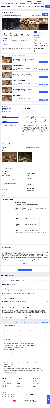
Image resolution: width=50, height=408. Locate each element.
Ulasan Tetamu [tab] (7, 55)
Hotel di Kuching (27, 368)
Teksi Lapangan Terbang (20, 3)
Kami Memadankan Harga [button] (37, 15)
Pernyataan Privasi (20, 386)
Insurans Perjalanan (37, 3)
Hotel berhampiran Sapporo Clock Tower (34, 353)
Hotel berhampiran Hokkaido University (20, 351)
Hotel (2, 3)
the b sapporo (40, 345)
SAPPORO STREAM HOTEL (19, 347)
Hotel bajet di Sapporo (21, 362)
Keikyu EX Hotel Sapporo (15, 343)
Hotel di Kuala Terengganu (28, 370)
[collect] (48, 396)
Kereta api (13, 3)
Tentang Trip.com (20, 380)
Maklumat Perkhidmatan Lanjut (6, 383)
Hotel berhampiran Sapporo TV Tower (10, 353)
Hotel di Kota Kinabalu (15, 368)
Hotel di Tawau (20, 370)
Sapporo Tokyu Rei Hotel (31, 343)
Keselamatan (35, 386)
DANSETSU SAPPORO (7, 12)
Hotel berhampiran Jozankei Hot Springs (33, 351)
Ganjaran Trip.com (36, 381)
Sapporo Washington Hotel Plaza (21, 345)
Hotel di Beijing (41, 370)
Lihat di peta (36, 51)
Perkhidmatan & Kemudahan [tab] (17, 55)
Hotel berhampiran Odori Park (8, 351)
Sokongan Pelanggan (5, 380)
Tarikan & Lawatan (29, 3)
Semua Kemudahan (5, 44)
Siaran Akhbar (19, 381)
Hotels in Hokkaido (31, 322)
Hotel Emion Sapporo (23, 343)
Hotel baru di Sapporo (29, 362)
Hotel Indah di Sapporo (14, 362)
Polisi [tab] (24, 55)
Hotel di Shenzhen (7, 372)
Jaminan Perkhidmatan (5, 381)
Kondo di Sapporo (7, 362)
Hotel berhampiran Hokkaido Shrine (22, 353)
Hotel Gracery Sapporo (7, 343)
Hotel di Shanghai (35, 370)
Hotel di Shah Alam (15, 370)
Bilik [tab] (3, 55)
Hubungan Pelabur (36, 380)
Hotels (21, 322)
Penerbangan (7, 3)
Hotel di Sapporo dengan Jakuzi (9, 364)
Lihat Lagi (3, 49)
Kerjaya (18, 383)
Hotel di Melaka (21, 368)
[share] (48, 399)
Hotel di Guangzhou (14, 372)
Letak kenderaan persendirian (30, 147)
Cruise (43, 3)
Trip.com (17, 322)
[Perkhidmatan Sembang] (48, 402)
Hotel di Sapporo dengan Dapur (38, 362)
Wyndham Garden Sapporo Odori (9, 347)
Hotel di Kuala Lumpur (7, 368)
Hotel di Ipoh (33, 368)
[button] (34, 1)
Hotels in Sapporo (38, 322)
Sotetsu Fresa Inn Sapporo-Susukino (9, 345)
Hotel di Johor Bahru (38, 368)
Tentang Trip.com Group (21, 388)
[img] (11, 24)
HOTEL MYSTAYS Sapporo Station (32, 345)
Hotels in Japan (25, 322)
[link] (30, 1)
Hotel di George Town (7, 370)
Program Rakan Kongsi (36, 383)
